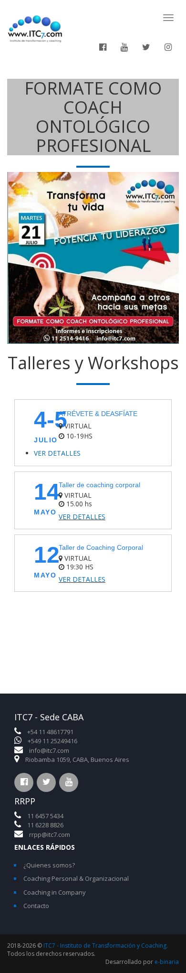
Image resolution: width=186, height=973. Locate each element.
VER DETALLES (57, 453)
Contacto (36, 905)
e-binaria (167, 962)
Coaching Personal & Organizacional (76, 878)
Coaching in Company (54, 892)
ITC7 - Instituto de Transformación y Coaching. (105, 945)
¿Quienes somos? (49, 865)
